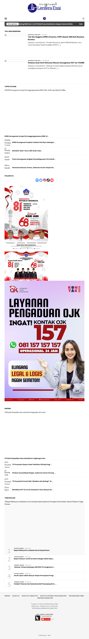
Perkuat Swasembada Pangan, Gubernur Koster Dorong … (34, 473)
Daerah (21, 548)
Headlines (37, 34)
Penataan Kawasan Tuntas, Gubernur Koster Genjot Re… (33, 168)
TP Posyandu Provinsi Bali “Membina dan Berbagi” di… (32, 481)
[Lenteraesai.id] (44, 18)
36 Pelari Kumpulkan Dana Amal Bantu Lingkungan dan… (25, 458)
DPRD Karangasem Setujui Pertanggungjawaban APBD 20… (27, 136)
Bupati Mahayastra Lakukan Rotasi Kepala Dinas (31, 550)
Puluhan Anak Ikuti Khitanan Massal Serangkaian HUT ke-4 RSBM (56, 62)
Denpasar (31, 34)
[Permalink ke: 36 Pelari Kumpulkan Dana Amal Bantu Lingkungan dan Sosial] (44, 434)
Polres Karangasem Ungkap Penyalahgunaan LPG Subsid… (34, 159)
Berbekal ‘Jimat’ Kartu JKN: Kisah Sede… (27, 151)
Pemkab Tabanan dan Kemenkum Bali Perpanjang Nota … (35, 584)
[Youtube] (52, 180)
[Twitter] (40, 180)
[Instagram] (44, 180)
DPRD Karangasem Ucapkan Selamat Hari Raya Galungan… (33, 142)
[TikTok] (48, 180)
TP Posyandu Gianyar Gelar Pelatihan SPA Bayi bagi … (32, 464)
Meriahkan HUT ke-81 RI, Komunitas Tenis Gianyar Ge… (32, 490)
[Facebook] (37, 180)
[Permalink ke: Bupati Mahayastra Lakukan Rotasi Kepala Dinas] (44, 523)
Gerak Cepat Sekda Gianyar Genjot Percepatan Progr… (34, 575)
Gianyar (16, 548)
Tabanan (16, 565)
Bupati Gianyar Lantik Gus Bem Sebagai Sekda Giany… (34, 559)
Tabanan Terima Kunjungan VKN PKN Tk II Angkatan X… (34, 567)
